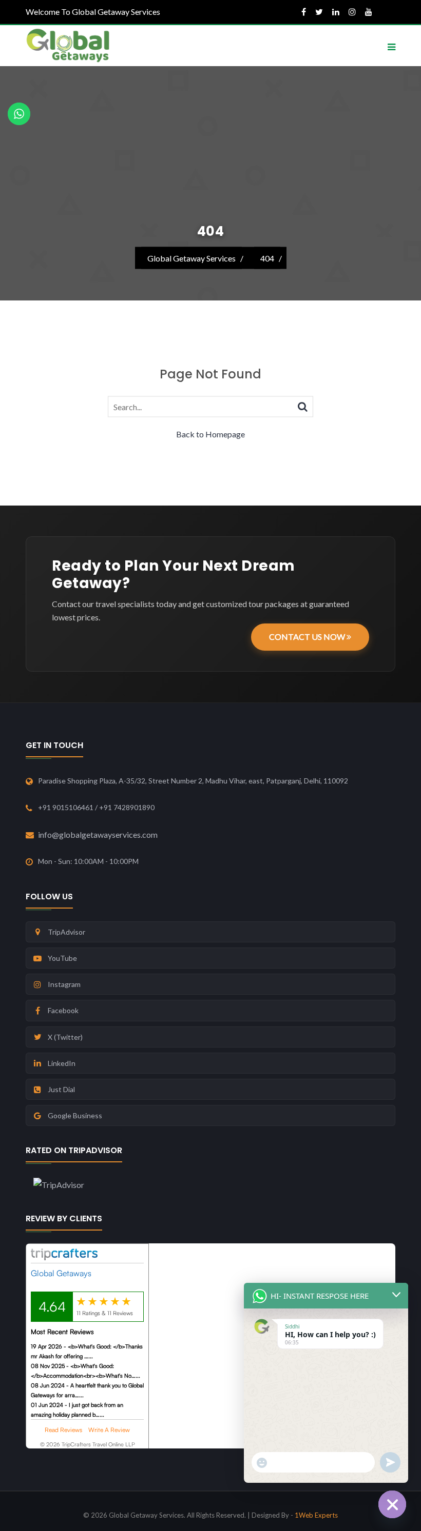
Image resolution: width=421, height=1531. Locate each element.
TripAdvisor (66, 932)
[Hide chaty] (392, 1504)
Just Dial (61, 1089)
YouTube (62, 958)
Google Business (75, 1115)
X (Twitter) (65, 1037)
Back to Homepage (210, 434)
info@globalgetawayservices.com (98, 834)
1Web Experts (316, 1515)
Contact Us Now (308, 636)
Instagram (64, 984)
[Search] (302, 406)
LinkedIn (61, 1063)
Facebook (63, 1010)
